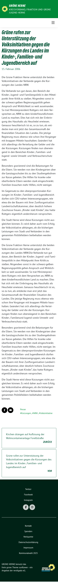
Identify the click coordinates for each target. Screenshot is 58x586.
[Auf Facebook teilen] (4, 410)
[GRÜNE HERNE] (5, 8)
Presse (23, 409)
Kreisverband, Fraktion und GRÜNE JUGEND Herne (30, 11)
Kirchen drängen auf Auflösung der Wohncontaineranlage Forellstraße (29, 438)
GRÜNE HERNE (17, 5)
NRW (35, 413)
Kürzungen (26, 413)
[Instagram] (32, 507)
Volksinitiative (46, 413)
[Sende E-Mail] (10, 410)
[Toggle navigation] (53, 22)
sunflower (23, 567)
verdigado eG (19, 570)
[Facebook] (26, 507)
